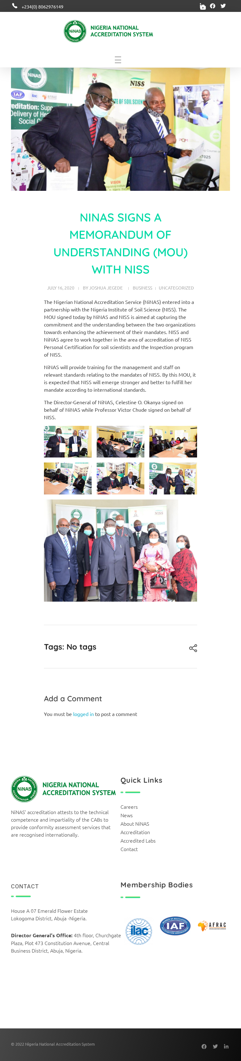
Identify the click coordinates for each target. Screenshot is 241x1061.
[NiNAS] (118, 31)
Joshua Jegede (106, 287)
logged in (84, 714)
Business (142, 287)
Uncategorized (176, 287)
